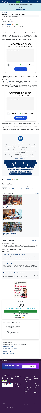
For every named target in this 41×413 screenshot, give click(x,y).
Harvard (21, 188)
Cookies (16, 407)
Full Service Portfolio (7, 355)
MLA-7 (17, 188)
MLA (13, 188)
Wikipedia (33, 188)
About (35, 376)
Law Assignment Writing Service (10, 349)
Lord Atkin (27, 88)
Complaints (36, 385)
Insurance (12, 26)
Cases (5, 12)
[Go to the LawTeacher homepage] (6, 2)
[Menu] (3, 2)
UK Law (12, 21)
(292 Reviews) (24, 315)
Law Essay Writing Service (8, 346)
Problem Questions (28, 383)
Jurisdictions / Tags (34, 240)
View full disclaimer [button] (19, 9)
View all (36, 193)
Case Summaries (28, 379)
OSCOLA (5, 188)
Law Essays (27, 377)
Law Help (26, 391)
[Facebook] (3, 378)
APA (9, 188)
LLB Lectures (27, 393)
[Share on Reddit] (12, 24)
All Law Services (18, 386)
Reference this (23, 18)
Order (18, 1)
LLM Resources (28, 389)
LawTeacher (30, 18)
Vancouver (27, 188)
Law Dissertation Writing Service (10, 348)
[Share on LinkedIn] (14, 24)
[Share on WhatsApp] (17, 24)
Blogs (26, 395)
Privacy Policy (4, 407)
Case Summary (14, 18)
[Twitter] (8, 378)
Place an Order (31, 366)
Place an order (20, 311)
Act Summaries (28, 381)
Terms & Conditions (10, 407)
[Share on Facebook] (8, 24)
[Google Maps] (12, 378)
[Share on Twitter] (10, 24)
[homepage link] (2, 12)
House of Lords (7, 81)
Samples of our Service (8, 353)
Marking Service (6, 351)
